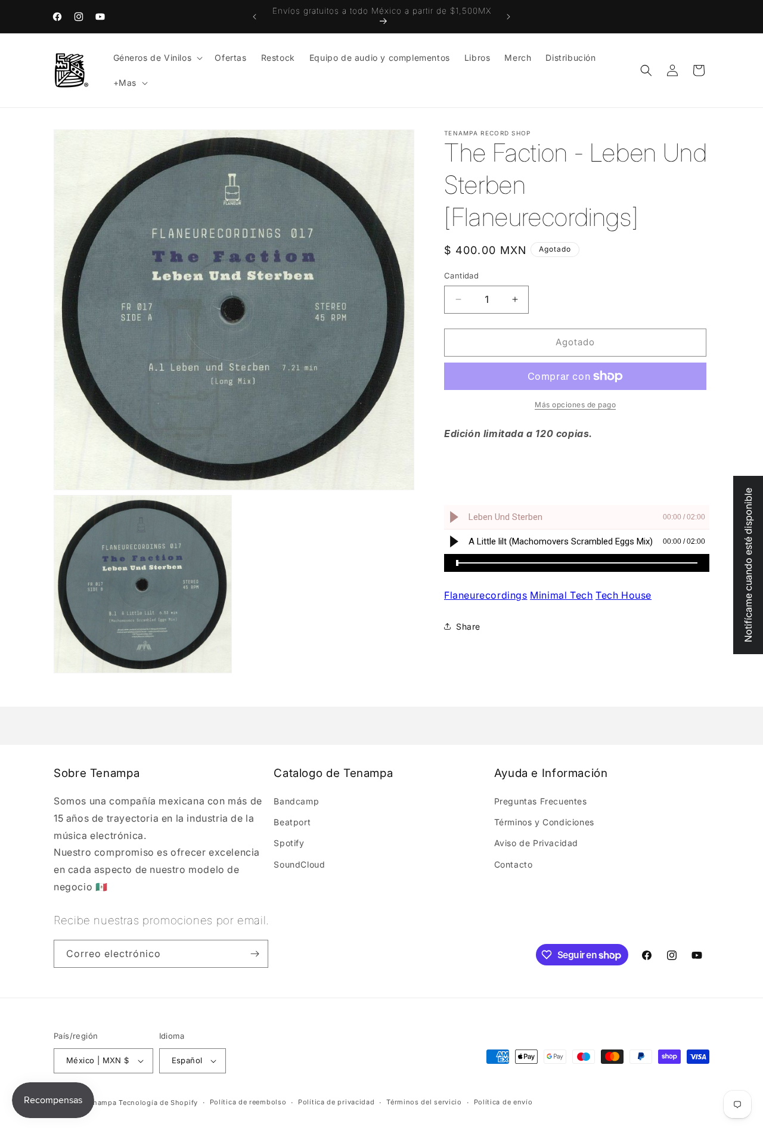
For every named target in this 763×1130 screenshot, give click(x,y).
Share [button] (468, 626)
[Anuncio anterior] (254, 16)
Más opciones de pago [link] (575, 404)
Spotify (289, 843)
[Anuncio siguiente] (508, 16)
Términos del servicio (424, 1102)
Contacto (513, 864)
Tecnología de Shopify (158, 1102)
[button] (157, 57)
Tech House (623, 595)
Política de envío (503, 1102)
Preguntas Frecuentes (540, 801)
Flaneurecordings (486, 595)
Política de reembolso (248, 1102)
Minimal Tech (561, 595)
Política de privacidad (336, 1102)
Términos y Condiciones (544, 822)
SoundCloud (299, 864)
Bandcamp (296, 801)
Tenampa (101, 1102)
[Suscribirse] (254, 954)
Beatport (292, 822)
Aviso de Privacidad (536, 843)
